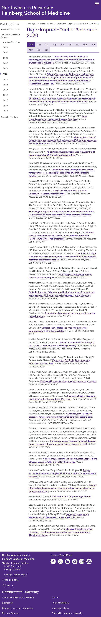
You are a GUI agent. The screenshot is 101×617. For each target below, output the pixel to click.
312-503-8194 (11, 580)
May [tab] (85, 45)
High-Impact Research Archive (81, 24)
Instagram (82, 561)
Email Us (9, 585)
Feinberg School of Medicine (36, 11)
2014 (5, 105)
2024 (5, 53)
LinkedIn (67, 561)
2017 (5, 90)
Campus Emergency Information (17, 608)
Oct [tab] (46, 45)
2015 (5, 100)
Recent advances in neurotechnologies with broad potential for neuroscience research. (62, 473)
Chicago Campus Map (14, 575)
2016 (5, 95)
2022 (5, 63)
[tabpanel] (63, 296)
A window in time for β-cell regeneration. (72, 496)
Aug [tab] (62, 45)
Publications (61, 24)
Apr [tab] (93, 45)
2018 (5, 85)
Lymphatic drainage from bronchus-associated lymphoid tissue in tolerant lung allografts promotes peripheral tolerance (62, 256)
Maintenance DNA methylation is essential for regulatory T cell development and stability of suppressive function (61, 173)
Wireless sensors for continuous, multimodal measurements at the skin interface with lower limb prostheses (61, 236)
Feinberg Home (33, 24)
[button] (97, 3)
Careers (55, 598)
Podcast (89, 561)
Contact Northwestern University (18, 598)
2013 (5, 111)
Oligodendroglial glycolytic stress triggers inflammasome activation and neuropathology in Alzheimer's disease (60, 532)
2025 (5, 47)
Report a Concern (10, 613)
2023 (5, 58)
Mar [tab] (31, 50)
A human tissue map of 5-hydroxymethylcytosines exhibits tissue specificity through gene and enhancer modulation (63, 140)
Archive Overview (11, 42)
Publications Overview (10, 30)
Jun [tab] (77, 45)
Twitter (60, 561)
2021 (5, 68)
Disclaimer (7, 603)
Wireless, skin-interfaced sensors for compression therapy (68, 381)
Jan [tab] (46, 50)
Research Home (47, 24)
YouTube (74, 561)
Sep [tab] (54, 45)
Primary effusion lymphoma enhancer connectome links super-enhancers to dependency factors (63, 488)
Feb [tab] (39, 50)
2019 (5, 79)
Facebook (53, 561)
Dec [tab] (31, 45)
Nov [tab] (39, 45)
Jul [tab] (70, 45)
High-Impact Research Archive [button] (10, 36)
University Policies (60, 608)
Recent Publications (9, 117)
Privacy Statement (60, 603)
